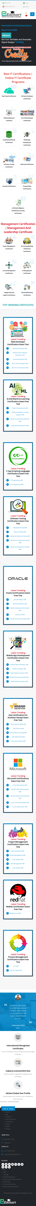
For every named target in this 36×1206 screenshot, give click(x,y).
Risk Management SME (18, 864)
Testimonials (9, 1121)
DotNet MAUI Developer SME (19, 681)
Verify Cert (7, 3)
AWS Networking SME (18, 737)
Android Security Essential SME (19, 677)
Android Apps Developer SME (19, 664)
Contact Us (9, 1117)
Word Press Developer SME (20, 368)
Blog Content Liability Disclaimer (12, 1179)
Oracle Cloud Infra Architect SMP (20, 619)
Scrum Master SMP (17, 859)
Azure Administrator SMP (20, 807)
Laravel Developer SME (20, 359)
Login (26, 3)
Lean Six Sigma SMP (16, 970)
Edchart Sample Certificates (11, 1186)
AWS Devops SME (18, 728)
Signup (27, 6)
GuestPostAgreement (9, 1177)
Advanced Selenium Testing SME (20, 536)
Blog (7, 1114)
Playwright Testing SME (20, 528)
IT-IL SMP (16, 966)
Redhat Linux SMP (15, 913)
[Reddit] (12, 1164)
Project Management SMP (18, 855)
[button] (17, 1028)
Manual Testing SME (20, 532)
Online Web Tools (9, 6)
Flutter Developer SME (19, 669)
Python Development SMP (20, 408)
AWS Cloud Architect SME (18, 724)
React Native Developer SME (19, 673)
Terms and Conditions (9, 1184)
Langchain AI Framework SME (20, 425)
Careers (8, 1124)
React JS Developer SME (20, 348)
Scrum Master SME (17, 868)
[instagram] (15, 1164)
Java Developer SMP (20, 599)
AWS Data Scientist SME (18, 741)
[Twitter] (6, 1164)
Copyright (5, 1174)
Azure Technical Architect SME (20, 802)
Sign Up (8, 1126)
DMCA (4, 1172)
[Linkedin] (9, 1164)
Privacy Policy (7, 1182)
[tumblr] (19, 1164)
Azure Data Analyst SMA (20, 785)
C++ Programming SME (16, 484)
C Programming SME (17, 480)
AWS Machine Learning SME (18, 733)
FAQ (4, 1169)
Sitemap (8, 1129)
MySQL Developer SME (20, 604)
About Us (8, 1112)
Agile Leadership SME (17, 851)
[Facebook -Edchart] (3, 1164)
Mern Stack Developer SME (20, 363)
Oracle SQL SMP (20, 614)
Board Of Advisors (11, 1119)
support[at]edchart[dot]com (12, 1154)
